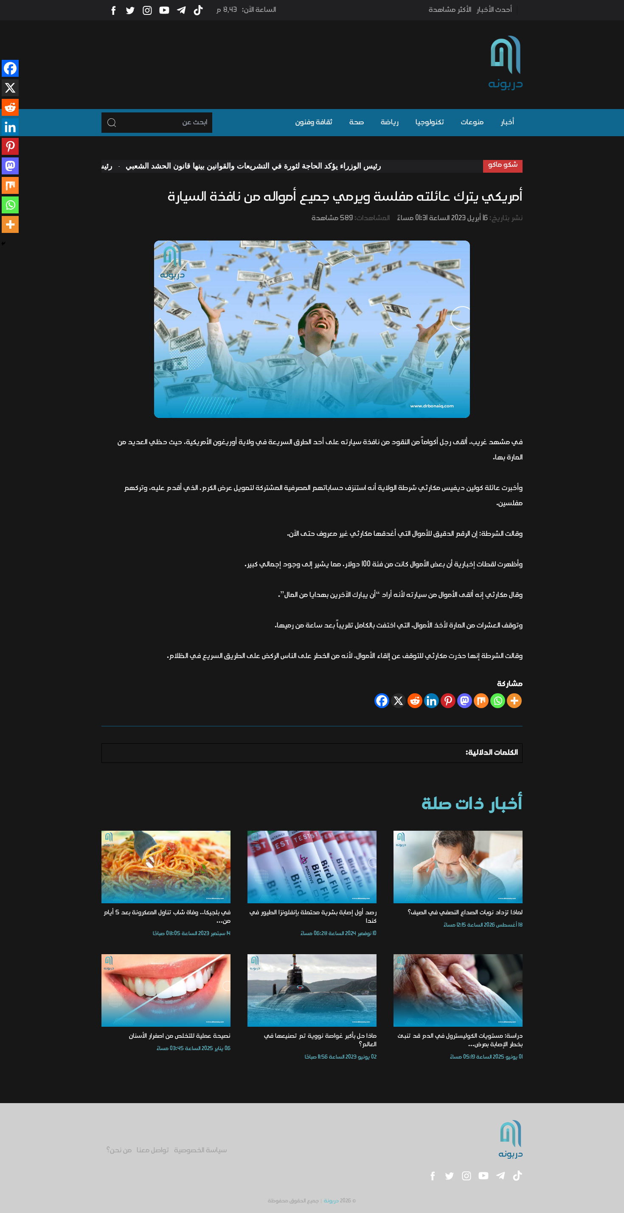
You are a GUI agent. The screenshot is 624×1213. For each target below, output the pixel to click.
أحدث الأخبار (494, 10)
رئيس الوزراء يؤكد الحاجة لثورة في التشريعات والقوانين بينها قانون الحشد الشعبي (289, 166)
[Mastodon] (464, 700)
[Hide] (3, 243)
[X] (398, 700)
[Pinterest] (448, 700)
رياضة (390, 123)
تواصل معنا (153, 1151)
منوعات (472, 123)
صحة (356, 123)
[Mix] (481, 700)
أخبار (507, 123)
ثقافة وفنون (313, 123)
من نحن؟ (119, 1151)
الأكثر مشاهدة (450, 10)
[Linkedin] (431, 700)
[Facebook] (381, 700)
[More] (514, 700)
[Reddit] (415, 700)
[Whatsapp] (497, 700)
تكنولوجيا (430, 123)
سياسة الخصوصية (200, 1151)
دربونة (331, 1200)
